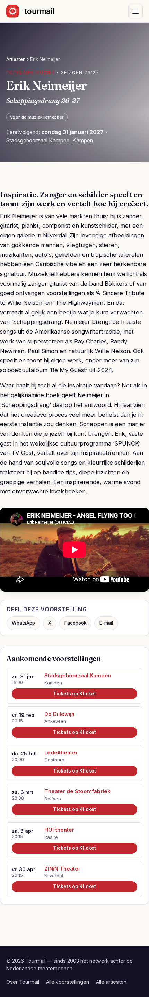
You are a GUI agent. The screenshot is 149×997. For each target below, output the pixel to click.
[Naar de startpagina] (36, 11)
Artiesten (16, 59)
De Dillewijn (59, 714)
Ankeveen (55, 721)
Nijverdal (53, 875)
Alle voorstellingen (67, 982)
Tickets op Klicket (74, 693)
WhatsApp (23, 623)
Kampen (53, 682)
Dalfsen (52, 798)
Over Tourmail (22, 982)
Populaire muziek (30, 72)
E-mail (106, 623)
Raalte (51, 837)
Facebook (75, 623)
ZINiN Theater (62, 869)
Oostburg (54, 759)
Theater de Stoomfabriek (77, 791)
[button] (135, 11)
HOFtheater (59, 830)
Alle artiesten (111, 982)
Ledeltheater (61, 753)
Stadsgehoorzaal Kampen (77, 675)
